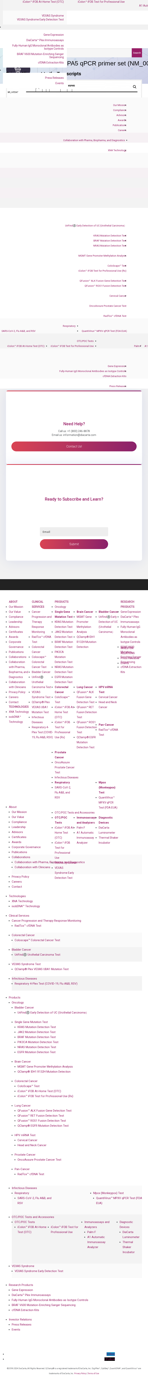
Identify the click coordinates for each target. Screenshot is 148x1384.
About (13, 601)
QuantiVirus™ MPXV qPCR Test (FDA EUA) (104, 331)
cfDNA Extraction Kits (51, 62)
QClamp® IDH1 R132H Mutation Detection (86, 641)
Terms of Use (93, 1373)
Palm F (137, 346)
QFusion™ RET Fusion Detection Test (87, 712)
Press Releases (54, 77)
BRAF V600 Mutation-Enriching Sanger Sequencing (40, 56)
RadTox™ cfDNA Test (114, 315)
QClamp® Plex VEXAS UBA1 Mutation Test (41, 707)
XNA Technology (117, 150)
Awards (122, 120)
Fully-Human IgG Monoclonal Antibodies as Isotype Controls (38, 47)
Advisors (121, 115)
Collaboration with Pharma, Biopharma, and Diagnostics (94, 140)
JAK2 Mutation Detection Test (64, 634)
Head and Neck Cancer (108, 705)
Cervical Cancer (117, 295)
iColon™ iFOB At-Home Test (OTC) (26, 346)
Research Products (128, 604)
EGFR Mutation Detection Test (64, 679)
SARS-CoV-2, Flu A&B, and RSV (18, 331)
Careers (122, 130)
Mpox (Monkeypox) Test (107, 787)
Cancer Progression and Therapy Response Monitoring (42, 621)
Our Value (15, 611)
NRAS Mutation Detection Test (109, 245)
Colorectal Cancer (61, 690)
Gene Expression (54, 34)
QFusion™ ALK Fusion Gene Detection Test (103, 280)
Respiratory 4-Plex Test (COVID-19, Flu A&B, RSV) (42, 732)
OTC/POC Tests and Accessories (75, 812)
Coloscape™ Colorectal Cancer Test (39, 662)
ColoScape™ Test (117, 265)
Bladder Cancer (41, 672)
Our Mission (119, 105)
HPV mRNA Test (106, 690)
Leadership (15, 621)
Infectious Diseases (66, 777)
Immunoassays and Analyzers (86, 820)
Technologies (19, 706)
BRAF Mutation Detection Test (109, 240)
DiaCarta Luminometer (107, 830)
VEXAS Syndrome (53, 15)
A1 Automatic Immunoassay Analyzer (85, 837)
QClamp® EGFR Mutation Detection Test (86, 742)
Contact (13, 702)
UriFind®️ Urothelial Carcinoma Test (41, 682)
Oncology (60, 606)
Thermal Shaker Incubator (108, 840)
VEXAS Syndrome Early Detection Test (40, 19)
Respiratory (69, 326)
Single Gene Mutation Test (64, 614)
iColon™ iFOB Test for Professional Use (72, 346)
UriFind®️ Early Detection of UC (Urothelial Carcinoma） (95, 225)
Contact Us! (74, 446)
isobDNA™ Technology (16, 719)
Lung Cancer (85, 687)
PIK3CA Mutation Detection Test (63, 657)
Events (60, 83)
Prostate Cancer (60, 755)
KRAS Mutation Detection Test (109, 235)
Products (62, 601)
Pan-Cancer (106, 724)
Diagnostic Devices (106, 820)
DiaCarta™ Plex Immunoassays (45, 40)
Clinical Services (38, 604)
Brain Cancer (85, 611)
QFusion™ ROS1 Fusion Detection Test (105, 285)
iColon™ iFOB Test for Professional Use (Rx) (102, 270)
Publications (119, 125)
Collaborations (17, 657)
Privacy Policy (17, 692)
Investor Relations (20, 1319)
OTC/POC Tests (85, 341)
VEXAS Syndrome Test (26, 964)
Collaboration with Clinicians (17, 685)
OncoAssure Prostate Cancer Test (107, 305)
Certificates (16, 631)
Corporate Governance (16, 644)
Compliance (119, 110)
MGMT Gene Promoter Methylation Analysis (102, 255)
